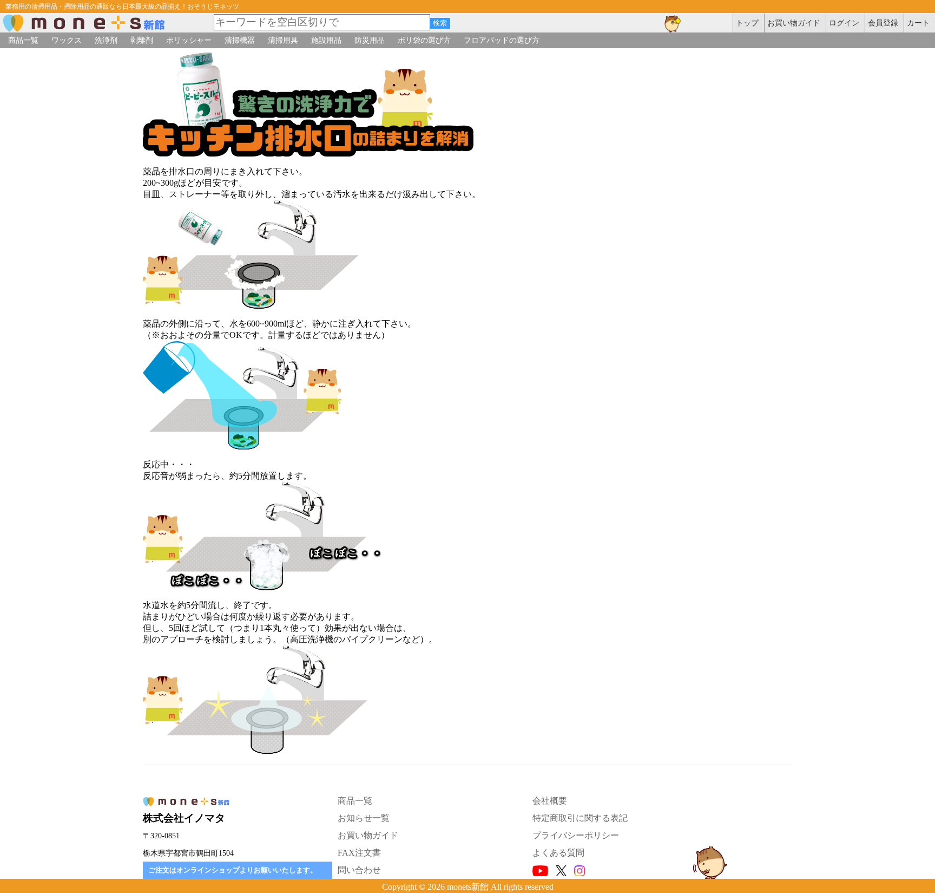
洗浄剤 (106, 40)
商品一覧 (23, 40)
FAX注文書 (359, 852)
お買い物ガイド (368, 835)
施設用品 (326, 40)
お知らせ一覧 (364, 818)
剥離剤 (141, 40)
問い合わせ (359, 870)
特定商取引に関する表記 (580, 818)
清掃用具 (283, 40)
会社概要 (549, 800)
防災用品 (369, 40)
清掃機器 (240, 40)
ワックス (66, 40)
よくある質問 (558, 852)
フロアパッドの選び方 (501, 40)
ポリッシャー (189, 40)
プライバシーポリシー (575, 835)
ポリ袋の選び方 (424, 40)
